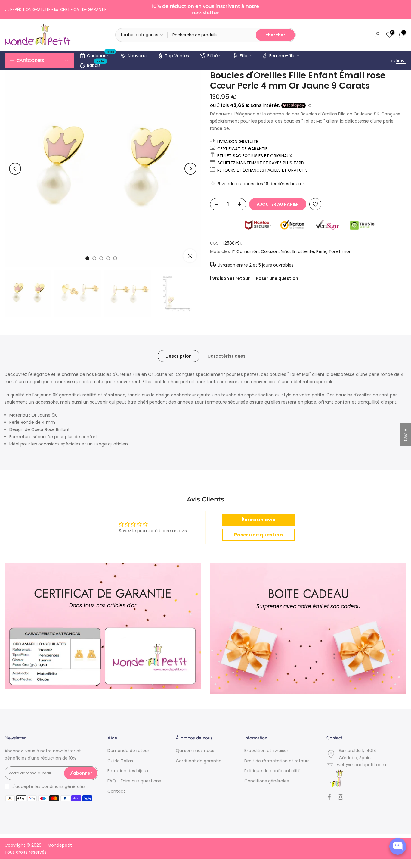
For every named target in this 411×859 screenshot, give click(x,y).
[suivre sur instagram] (340, 797)
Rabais (96, 64)
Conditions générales (266, 781)
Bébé (212, 56)
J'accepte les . (50, 786)
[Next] (190, 169)
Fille (243, 56)
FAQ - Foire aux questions (134, 781)
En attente (303, 251)
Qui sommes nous (195, 751)
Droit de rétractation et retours (277, 761)
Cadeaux (100, 55)
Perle (321, 251)
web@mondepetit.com (361, 765)
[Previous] (15, 169)
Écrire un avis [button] (258, 519)
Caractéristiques (226, 356)
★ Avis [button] (406, 435)
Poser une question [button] (258, 534)
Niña (285, 251)
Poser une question (277, 278)
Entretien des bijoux (127, 771)
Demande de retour (128, 751)
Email (401, 60)
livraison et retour (230, 278)
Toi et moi (339, 251)
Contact (116, 791)
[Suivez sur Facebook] (329, 797)
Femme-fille (282, 56)
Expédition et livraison (266, 751)
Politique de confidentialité (272, 771)
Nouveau (137, 56)
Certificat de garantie (198, 761)
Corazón (270, 251)
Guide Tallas (120, 761)
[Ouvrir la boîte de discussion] (397, 846)
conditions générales (63, 786)
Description (178, 356)
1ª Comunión (245, 251)
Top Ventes (177, 56)
